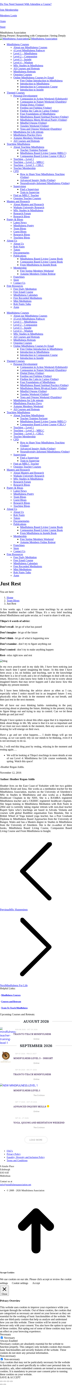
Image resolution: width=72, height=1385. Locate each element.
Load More (36, 1139)
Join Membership (9, 9)
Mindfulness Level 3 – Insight (33, 1058)
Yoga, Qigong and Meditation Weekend (38, 1122)
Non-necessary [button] (8, 1355)
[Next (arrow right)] (4, 1384)
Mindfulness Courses (11, 995)
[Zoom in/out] (11, 1381)
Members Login (8, 15)
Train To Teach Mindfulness (14, 1008)
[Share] (4, 1381)
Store (3, 26)
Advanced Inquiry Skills (29, 1106)
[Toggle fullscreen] (8, 1381)
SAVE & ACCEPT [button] (10, 1377)
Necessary (9, 1337)
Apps (3, 21)
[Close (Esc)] (1, 1381)
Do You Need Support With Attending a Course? (26, 4)
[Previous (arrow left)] (1, 1384)
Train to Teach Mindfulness (32, 1034)
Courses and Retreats (11, 1001)
